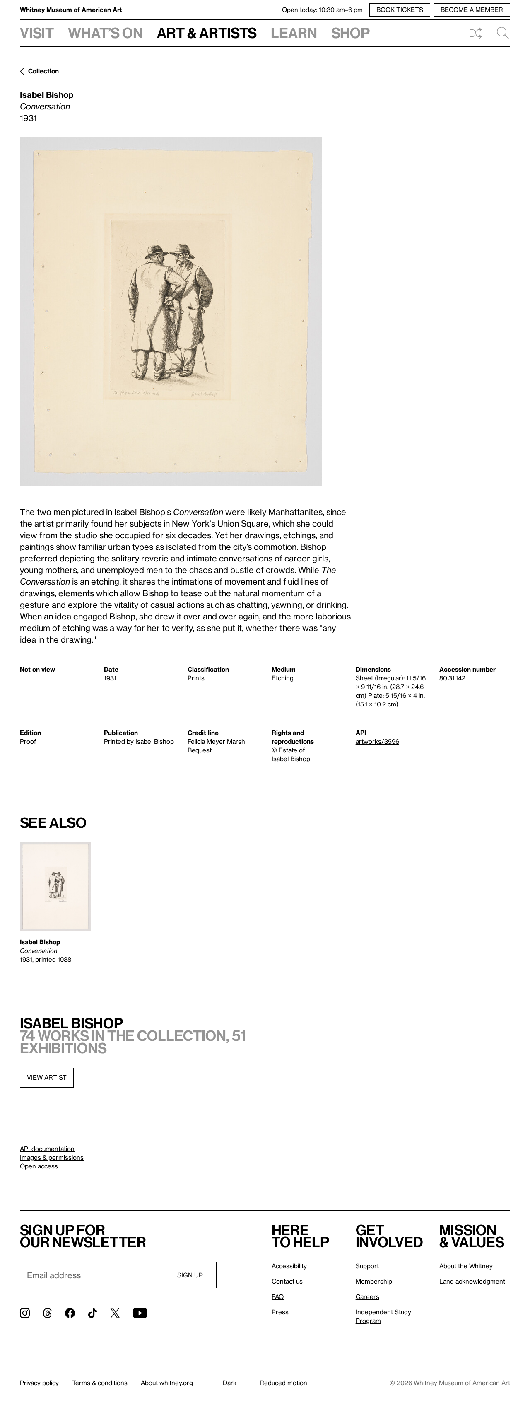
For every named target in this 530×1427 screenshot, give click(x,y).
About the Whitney (466, 1266)
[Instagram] (24, 1313)
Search (499, 33)
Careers (367, 1296)
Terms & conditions (100, 1382)
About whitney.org (167, 1382)
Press (280, 1312)
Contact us (287, 1281)
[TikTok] (93, 1313)
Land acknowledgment (472, 1281)
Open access (39, 1166)
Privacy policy (39, 1382)
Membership (374, 1281)
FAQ (278, 1296)
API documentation (47, 1148)
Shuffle (475, 33)
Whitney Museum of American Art (71, 9)
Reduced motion (283, 1382)
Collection (43, 71)
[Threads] (47, 1313)
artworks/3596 (377, 741)
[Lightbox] (171, 311)
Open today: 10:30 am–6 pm (322, 9)
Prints (196, 678)
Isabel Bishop (46, 94)
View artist (47, 1077)
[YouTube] (140, 1313)
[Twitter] (115, 1313)
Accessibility (289, 1266)
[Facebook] (70, 1313)
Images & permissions (52, 1157)
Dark (229, 1382)
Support (367, 1266)
